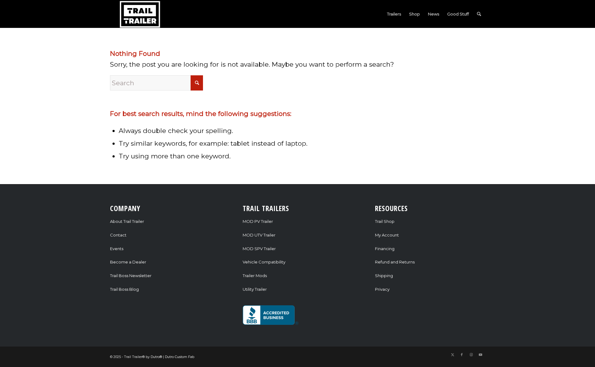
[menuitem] (394, 14)
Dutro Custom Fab (179, 357)
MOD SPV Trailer (259, 248)
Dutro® (156, 357)
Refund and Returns (395, 261)
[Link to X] (452, 354)
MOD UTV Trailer (259, 234)
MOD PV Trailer (258, 221)
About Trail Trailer (127, 221)
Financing (384, 248)
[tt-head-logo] (140, 14)
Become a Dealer (128, 261)
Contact (118, 234)
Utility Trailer (255, 289)
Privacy (382, 289)
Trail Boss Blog (124, 289)
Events (116, 248)
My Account (387, 234)
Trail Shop (384, 221)
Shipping (384, 275)
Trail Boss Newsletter (131, 275)
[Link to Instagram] (471, 354)
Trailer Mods (255, 275)
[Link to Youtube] (480, 354)
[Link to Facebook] (461, 354)
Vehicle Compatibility (264, 261)
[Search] (479, 14)
